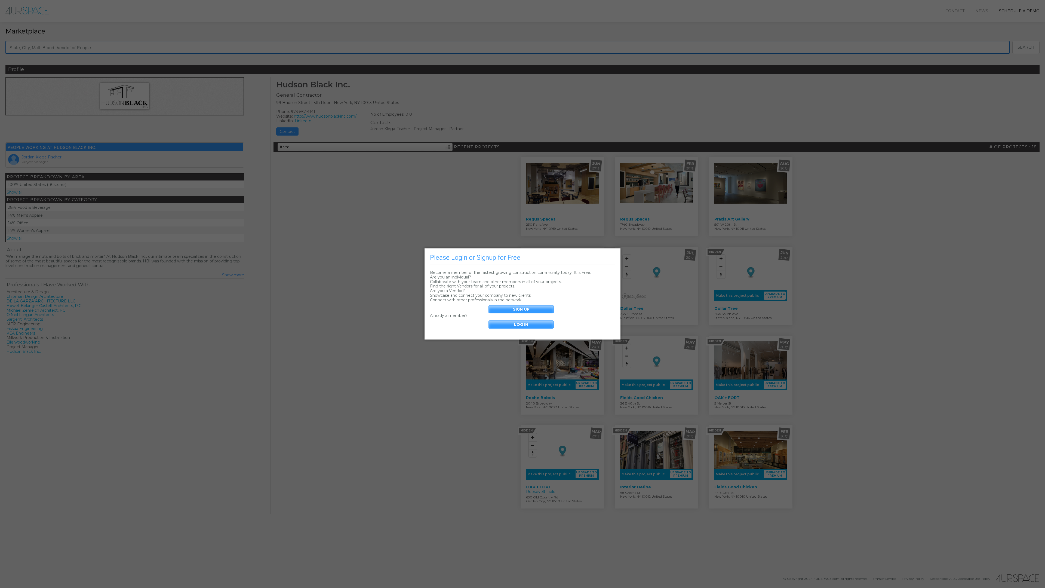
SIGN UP (521, 309)
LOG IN (521, 324)
